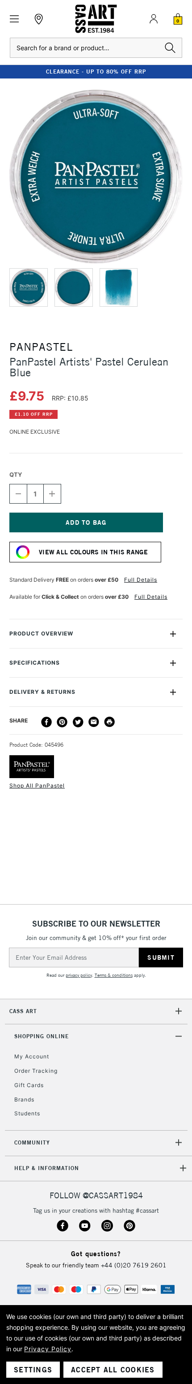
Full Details (140, 580)
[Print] (109, 722)
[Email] (93, 722)
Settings (33, 1369)
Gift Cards (29, 1085)
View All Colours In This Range (93, 552)
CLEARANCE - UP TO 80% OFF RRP (96, 71)
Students (27, 1113)
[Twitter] (78, 722)
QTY (15, 474)
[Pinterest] (62, 722)
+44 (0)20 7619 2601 (134, 1265)
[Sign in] (154, 19)
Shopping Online (41, 1036)
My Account (31, 1056)
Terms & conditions (114, 975)
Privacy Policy (47, 1349)
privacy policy (79, 975)
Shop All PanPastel (37, 785)
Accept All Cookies (113, 1369)
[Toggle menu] (14, 19)
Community (32, 1142)
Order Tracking (36, 1070)
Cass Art (23, 1011)
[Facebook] (46, 722)
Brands (24, 1099)
